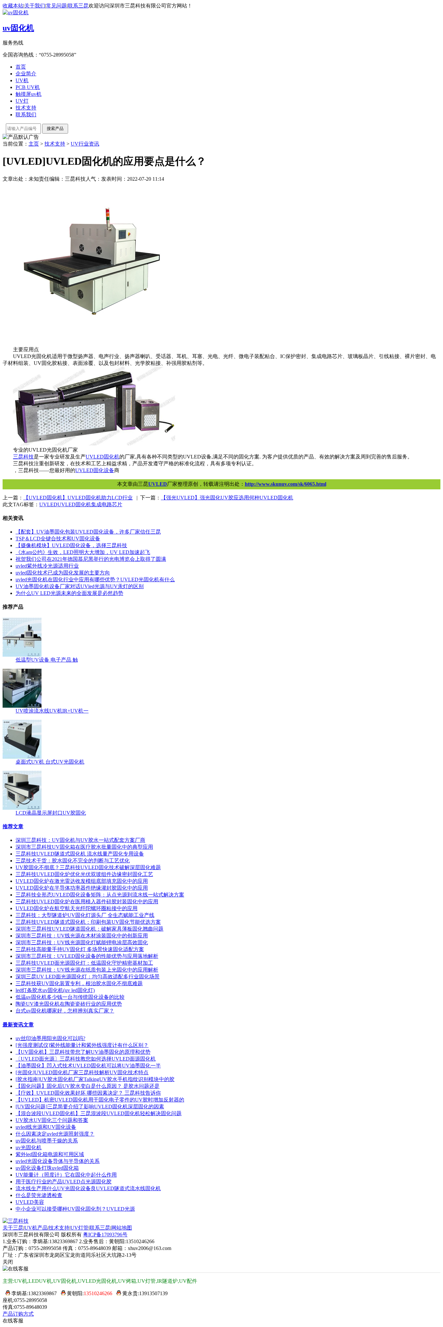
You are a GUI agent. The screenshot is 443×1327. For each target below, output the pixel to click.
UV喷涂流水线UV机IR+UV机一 (52, 711)
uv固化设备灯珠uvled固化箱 (47, 1168)
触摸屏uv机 (29, 94)
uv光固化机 (29, 1147)
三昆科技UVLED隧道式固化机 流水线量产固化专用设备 (80, 854)
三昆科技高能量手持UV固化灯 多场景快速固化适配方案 (80, 949)
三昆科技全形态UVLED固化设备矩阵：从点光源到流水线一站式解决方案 (100, 894)
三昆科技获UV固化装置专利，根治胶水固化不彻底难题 (79, 983)
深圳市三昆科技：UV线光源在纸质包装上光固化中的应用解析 (87, 970)
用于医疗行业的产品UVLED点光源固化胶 (64, 1181)
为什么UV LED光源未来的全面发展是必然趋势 (69, 593)
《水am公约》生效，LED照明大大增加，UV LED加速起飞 (83, 552)
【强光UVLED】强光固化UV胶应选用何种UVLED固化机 (227, 497)
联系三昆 (78, 5)
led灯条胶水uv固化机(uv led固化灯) (55, 990)
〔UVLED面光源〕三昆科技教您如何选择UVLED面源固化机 (86, 1059)
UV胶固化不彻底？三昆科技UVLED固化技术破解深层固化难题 (88, 867)
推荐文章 (13, 826)
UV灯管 (79, 1227)
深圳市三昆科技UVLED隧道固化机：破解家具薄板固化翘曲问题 (89, 929)
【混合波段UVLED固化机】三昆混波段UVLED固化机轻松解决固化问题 (99, 1113)
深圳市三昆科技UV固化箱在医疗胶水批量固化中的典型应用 (84, 847)
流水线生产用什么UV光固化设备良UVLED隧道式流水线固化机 (88, 1188)
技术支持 (26, 107)
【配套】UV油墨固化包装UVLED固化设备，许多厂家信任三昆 (88, 532)
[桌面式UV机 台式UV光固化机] (22, 757)
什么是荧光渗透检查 (39, 1195)
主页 (34, 144)
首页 (21, 67)
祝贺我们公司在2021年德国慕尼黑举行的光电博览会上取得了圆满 (91, 559)
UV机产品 (36, 1227)
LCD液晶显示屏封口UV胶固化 (51, 813)
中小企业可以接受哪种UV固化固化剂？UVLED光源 (75, 1209)
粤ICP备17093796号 (105, 1234)
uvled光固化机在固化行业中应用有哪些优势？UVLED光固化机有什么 (95, 579)
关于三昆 (13, 1227)
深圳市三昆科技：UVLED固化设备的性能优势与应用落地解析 (87, 956)
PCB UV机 (28, 87)
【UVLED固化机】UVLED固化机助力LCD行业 (78, 497)
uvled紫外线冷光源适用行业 (47, 566)
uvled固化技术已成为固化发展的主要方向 (63, 572)
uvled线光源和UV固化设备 (46, 1127)
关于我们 (34, 5)
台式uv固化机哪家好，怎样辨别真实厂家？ (65, 1010)
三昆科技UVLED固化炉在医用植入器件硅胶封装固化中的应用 (87, 901)
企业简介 (26, 73)
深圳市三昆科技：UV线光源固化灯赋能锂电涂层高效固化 (82, 942)
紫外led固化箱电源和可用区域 (50, 1154)
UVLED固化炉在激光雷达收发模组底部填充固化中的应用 (82, 881)
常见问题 (56, 5)
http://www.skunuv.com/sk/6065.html (285, 484)
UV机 (22, 80)
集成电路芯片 (106, 504)
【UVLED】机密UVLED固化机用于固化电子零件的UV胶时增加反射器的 (100, 1099)
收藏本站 (13, 5)
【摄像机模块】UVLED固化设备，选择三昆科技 (71, 545)
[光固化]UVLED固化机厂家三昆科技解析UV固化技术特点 (82, 1072)
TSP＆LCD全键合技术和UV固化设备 (58, 538)
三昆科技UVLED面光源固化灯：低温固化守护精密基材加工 (84, 963)
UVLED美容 (30, 1202)
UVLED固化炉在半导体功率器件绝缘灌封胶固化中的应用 (82, 888)
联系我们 (26, 114)
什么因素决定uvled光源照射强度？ (55, 1134)
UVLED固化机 (74, 504)
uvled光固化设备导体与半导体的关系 (58, 1161)
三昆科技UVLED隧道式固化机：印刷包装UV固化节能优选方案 (88, 922)
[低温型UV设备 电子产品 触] (22, 655)
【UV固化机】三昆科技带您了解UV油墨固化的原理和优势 (83, 1052)
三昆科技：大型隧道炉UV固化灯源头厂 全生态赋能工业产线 (85, 915)
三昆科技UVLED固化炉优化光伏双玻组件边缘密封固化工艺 (84, 874)
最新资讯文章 (18, 1024)
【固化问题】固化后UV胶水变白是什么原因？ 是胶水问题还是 (88, 1086)
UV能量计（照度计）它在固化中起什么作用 (66, 1175)
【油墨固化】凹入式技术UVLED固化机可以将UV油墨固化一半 (88, 1065)
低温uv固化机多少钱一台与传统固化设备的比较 (70, 997)
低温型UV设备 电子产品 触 (47, 660)
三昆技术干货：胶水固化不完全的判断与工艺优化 (73, 860)
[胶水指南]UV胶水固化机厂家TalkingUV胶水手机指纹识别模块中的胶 (95, 1079)
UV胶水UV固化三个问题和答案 (52, 1120)
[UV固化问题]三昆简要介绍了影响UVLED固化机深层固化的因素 (90, 1106)
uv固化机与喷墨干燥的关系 (47, 1140)
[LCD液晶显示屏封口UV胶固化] (22, 808)
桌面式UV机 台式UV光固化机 (50, 762)
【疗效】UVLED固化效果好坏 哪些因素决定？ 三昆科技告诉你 (88, 1093)
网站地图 (121, 1227)
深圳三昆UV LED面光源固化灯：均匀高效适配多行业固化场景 (88, 976)
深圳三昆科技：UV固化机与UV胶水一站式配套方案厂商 (80, 840)
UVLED (157, 484)
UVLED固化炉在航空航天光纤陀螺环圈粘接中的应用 (77, 908)
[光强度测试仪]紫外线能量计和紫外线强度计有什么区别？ (82, 1045)
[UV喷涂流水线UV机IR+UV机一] (22, 706)
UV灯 (22, 101)
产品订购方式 (18, 1314)
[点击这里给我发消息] (6, 1293)
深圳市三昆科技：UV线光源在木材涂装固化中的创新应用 (82, 935)
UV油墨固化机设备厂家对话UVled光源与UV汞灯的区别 (80, 586)
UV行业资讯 (85, 144)
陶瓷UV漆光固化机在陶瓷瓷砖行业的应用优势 (69, 1004)
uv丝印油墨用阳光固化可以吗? (50, 1038)
